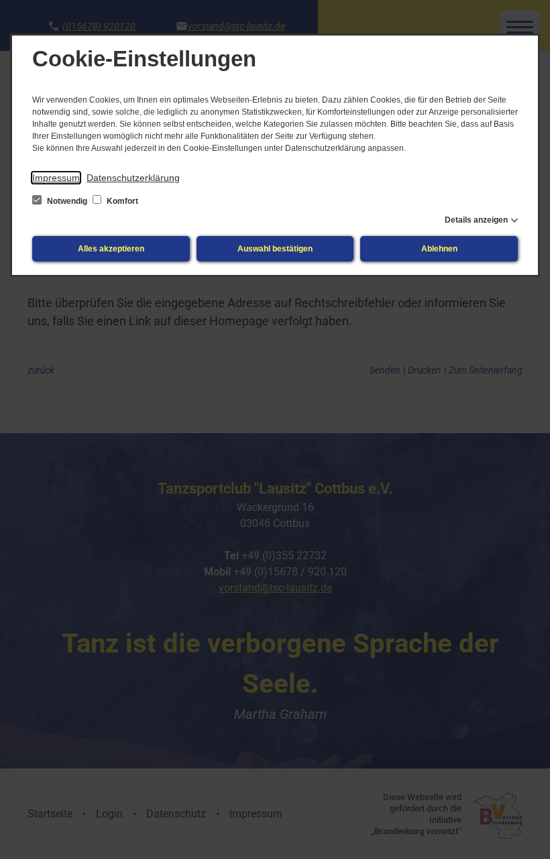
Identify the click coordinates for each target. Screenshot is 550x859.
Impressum (56, 177)
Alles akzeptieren (111, 248)
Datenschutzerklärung (133, 177)
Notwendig (67, 201)
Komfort (121, 201)
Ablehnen (439, 248)
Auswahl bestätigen (275, 248)
